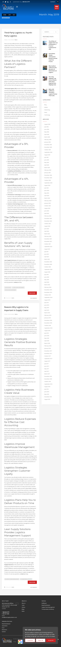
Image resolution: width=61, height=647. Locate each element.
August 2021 (47, 249)
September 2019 (48, 297)
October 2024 (47, 180)
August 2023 (47, 208)
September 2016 (48, 384)
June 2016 (46, 391)
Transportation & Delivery (48, 609)
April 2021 (46, 256)
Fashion (4, 631)
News (45, 112)
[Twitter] (5, 2)
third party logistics (27, 579)
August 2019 (47, 300)
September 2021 (48, 246)
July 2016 (46, 389)
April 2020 (46, 282)
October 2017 (47, 356)
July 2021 (46, 251)
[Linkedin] (8, 2)
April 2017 (46, 371)
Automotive (4, 625)
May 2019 (46, 307)
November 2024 (48, 177)
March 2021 (47, 259)
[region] (40, 635)
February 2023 (47, 216)
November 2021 (48, 241)
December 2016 (48, 376)
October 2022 (47, 223)
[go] (56, 32)
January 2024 (47, 203)
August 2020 (47, 272)
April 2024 (46, 195)
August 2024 (47, 185)
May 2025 (46, 162)
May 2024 (46, 193)
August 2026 (47, 124)
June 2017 (46, 366)
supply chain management (12, 579)
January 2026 (47, 142)
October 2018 (47, 325)
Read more (32, 293)
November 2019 (48, 292)
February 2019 (47, 315)
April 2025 (46, 165)
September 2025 (48, 152)
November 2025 (48, 147)
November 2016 (48, 379)
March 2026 (47, 137)
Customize (30, 640)
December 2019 (48, 290)
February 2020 (47, 287)
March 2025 (47, 167)
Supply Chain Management (48, 607)
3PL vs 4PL (8, 287)
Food (3, 627)
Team (23, 605)
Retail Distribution (46, 605)
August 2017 (47, 361)
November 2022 (48, 221)
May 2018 (46, 338)
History (23, 607)
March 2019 (47, 312)
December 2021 (48, 239)
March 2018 (47, 343)
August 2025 (47, 155)
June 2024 (46, 190)
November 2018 (48, 323)
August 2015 (47, 399)
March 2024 (47, 198)
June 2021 (46, 254)
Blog (13, 298)
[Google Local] (10, 2)
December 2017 (48, 351)
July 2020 (46, 274)
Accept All (50, 640)
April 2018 (46, 340)
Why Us (23, 603)
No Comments (33, 298)
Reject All (40, 640)
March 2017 (47, 374)
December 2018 (48, 320)
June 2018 (46, 335)
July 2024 (46, 188)
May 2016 (46, 394)
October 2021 (47, 244)
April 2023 (46, 213)
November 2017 (48, 353)
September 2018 (48, 328)
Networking (47, 110)
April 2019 (46, 310)
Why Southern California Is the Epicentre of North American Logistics (53, 69)
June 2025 (46, 160)
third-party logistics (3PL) (11, 88)
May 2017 (46, 368)
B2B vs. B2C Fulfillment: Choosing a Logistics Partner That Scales (53, 92)
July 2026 (46, 127)
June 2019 (46, 305)
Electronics (4, 629)
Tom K (16, 39)
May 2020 (46, 279)
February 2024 (47, 200)
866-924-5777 (26, 1)
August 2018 (47, 330)
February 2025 (47, 170)
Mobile (46, 107)
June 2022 (46, 228)
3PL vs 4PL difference (19, 287)
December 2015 (48, 396)
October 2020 (47, 267)
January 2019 (47, 318)
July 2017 (46, 363)
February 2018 (47, 346)
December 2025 (48, 144)
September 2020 (48, 269)
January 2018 (47, 348)
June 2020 (46, 277)
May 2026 (46, 132)
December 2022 (48, 218)
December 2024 (48, 175)
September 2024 (48, 183)
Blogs (23, 609)
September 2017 (48, 358)
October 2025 (47, 149)
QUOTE (56, 7)
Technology (47, 115)
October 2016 (47, 381)
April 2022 (46, 231)
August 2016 (47, 386)
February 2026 (47, 139)
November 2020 (48, 264)
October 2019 (47, 295)
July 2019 (46, 302)
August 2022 (47, 226)
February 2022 (47, 236)
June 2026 (46, 129)
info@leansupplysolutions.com (9, 617)
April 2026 (46, 134)
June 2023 (46, 211)
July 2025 (46, 157)
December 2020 (48, 261)
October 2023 (47, 205)
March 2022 (47, 233)
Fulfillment (44, 603)
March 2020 (47, 284)
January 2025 (47, 172)
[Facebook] (3, 2)
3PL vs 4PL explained (11, 290)
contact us (22, 574)
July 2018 (46, 333)
